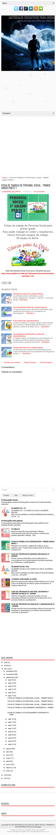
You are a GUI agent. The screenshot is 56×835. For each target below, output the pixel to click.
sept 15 (11, 722)
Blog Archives (28, 495)
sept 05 (11, 738)
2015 (6, 778)
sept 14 (11, 725)
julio (7, 752)
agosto (9, 749)
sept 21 (11, 689)
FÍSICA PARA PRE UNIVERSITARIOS (26, 321)
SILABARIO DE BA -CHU (20, 567)
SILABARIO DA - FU (18, 508)
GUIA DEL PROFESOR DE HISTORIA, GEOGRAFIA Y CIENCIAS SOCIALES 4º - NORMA (30, 593)
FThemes (21, 830)
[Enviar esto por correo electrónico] (2, 283)
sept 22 (11, 686)
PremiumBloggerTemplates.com (18, 831)
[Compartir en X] (7, 283)
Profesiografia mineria (9, 500)
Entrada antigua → (47, 362)
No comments (39, 192)
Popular (6, 495)
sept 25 (11, 683)
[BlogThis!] (5, 283)
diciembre (10, 671)
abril (7, 761)
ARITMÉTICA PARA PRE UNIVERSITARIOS (28, 294)
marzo (8, 764)
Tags (16, 495)
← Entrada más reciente (11, 362)
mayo (8, 758)
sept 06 (11, 735)
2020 (6, 662)
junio (8, 755)
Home (4, 178)
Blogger (38, 827)
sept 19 (11, 696)
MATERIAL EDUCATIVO (12, 192)
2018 (6, 666)
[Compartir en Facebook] (10, 283)
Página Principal (30, 362)
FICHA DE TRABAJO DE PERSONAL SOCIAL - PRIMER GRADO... (31, 698)
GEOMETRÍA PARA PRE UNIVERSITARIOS (28, 348)
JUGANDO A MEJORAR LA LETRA (24, 579)
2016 (6, 775)
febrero (9, 768)
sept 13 (11, 728)
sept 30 (11, 680)
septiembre (10, 677)
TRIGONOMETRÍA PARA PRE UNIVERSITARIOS (30, 307)
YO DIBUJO (15, 529)
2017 (6, 669)
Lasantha (42, 830)
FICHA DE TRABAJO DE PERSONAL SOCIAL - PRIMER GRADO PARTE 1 (25, 186)
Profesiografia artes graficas (12, 521)
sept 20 (11, 693)
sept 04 (11, 741)
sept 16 (11, 719)
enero (8, 771)
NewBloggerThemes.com (40, 831)
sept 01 (11, 744)
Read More (23, 300)
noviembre (10, 674)
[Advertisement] (28, 90)
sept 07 (11, 732)
